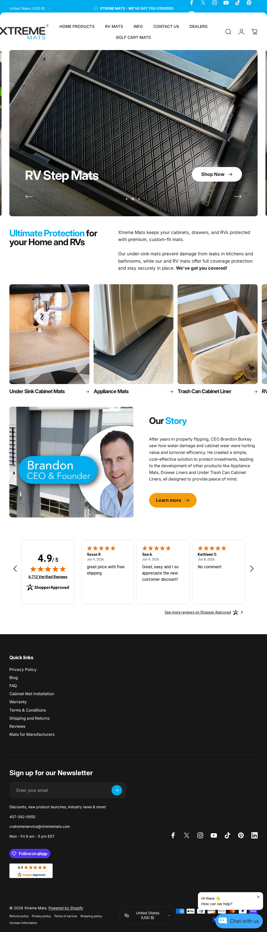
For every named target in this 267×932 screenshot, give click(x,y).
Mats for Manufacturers (31, 734)
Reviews (17, 726)
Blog (13, 677)
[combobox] (30, 8)
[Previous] (29, 196)
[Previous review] (15, 568)
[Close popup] (258, 897)
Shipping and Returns (29, 718)
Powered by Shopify (65, 908)
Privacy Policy (23, 669)
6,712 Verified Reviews (48, 577)
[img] (48, 568)
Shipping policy (91, 916)
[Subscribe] (117, 790)
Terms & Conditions (27, 710)
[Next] (238, 196)
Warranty (18, 701)
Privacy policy (41, 916)
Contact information (23, 923)
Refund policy (19, 916)
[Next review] (252, 568)
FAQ (13, 685)
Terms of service (65, 916)
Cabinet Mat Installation (31, 693)
